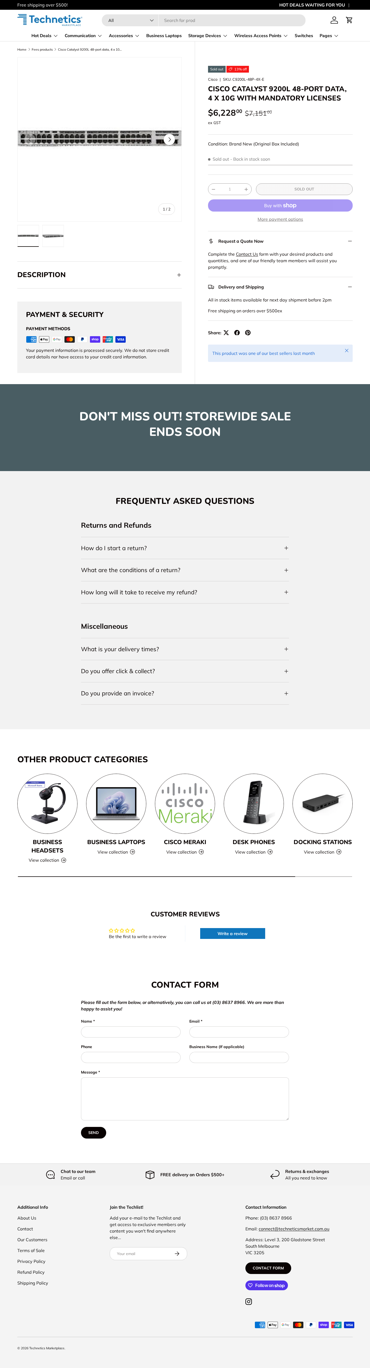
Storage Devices (204, 36)
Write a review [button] (233, 933)
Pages (326, 36)
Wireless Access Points (257, 36)
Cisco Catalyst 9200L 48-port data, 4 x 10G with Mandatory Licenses (90, 49)
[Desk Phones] (254, 804)
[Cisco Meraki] (185, 804)
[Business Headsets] (47, 804)
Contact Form (268, 1268)
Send (93, 1132)
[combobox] (203, 20)
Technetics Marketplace (46, 1348)
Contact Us (247, 254)
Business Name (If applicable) (216, 1046)
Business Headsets (47, 846)
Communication (80, 36)
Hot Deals (41, 36)
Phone (86, 1046)
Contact (25, 1228)
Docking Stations (323, 842)
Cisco (213, 79)
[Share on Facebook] (237, 332)
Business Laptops (164, 36)
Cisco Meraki (185, 842)
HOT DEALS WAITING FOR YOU (312, 5)
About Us (26, 1218)
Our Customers (32, 1239)
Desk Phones (254, 842)
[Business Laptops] (116, 804)
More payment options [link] (280, 219)
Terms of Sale (31, 1250)
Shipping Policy (32, 1283)
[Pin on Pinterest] (247, 332)
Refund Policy (31, 1272)
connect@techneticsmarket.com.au (294, 1228)
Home (22, 49)
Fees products (42, 49)
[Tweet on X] (226, 332)
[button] (349, 20)
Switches (304, 36)
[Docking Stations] (322, 804)
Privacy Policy (31, 1261)
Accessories (121, 36)
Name (86, 1021)
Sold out (304, 189)
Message (89, 1072)
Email (194, 1021)
